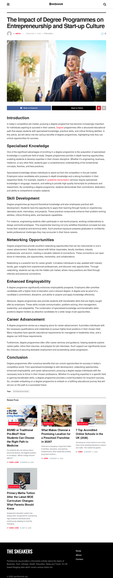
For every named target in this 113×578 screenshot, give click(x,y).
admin (18, 33)
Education (48, 33)
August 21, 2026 (57, 458)
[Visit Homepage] (56, 4)
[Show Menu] (8, 4)
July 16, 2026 (26, 528)
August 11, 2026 (91, 452)
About (79, 555)
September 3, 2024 (33, 33)
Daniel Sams (14, 462)
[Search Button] (104, 4)
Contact (79, 559)
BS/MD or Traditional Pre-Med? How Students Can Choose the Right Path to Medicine (20, 437)
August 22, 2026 (27, 462)
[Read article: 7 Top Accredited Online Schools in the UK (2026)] (91, 415)
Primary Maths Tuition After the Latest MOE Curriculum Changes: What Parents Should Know (21, 500)
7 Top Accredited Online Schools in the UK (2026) (89, 434)
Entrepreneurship (21, 391)
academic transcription (58, 179)
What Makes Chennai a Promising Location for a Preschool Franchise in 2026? (55, 435)
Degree (60, 127)
